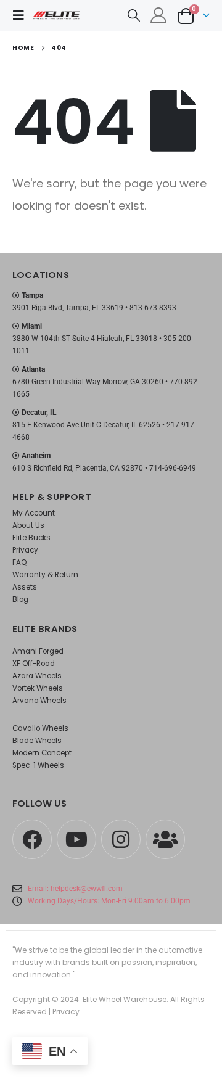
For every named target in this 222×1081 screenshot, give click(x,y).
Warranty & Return (45, 575)
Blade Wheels (37, 741)
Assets (24, 587)
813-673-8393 (153, 307)
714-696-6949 (172, 468)
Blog (20, 599)
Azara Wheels (37, 676)
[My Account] (158, 15)
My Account (33, 513)
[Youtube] (76, 839)
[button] (22, 15)
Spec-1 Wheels (38, 765)
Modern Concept (42, 753)
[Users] (165, 839)
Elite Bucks (31, 538)
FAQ (19, 562)
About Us (28, 525)
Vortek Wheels (37, 688)
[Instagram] (121, 839)
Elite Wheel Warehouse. (125, 999)
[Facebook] (32, 839)
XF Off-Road (33, 663)
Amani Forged (38, 651)
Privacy (25, 550)
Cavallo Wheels (40, 728)
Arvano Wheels (39, 700)
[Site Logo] (56, 15)
